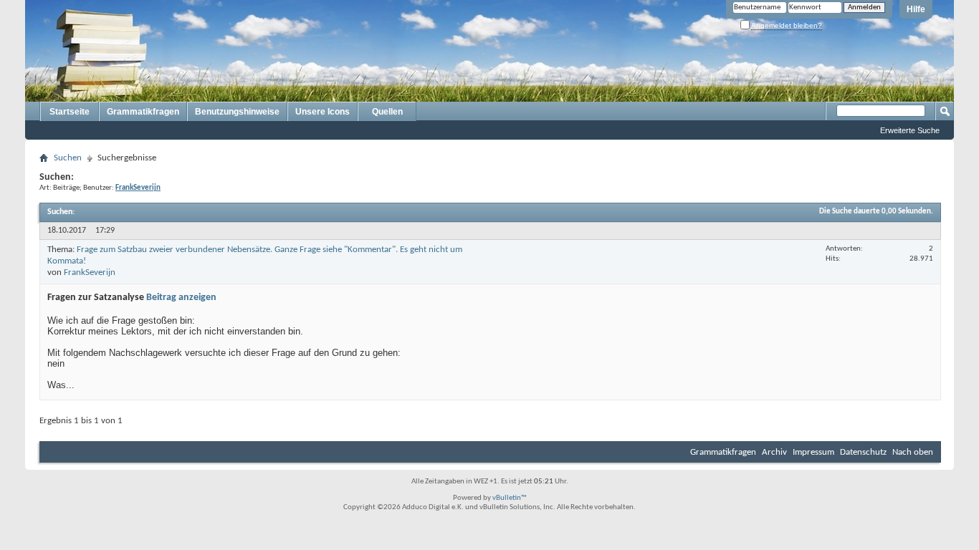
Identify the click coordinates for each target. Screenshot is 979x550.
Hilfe (916, 9)
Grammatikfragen (143, 112)
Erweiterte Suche (910, 130)
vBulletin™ (509, 498)
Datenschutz (863, 452)
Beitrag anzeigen (181, 297)
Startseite (69, 112)
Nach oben (912, 452)
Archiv (774, 452)
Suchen (68, 158)
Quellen (387, 112)
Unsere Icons (322, 112)
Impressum (813, 452)
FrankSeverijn (89, 272)
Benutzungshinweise (237, 112)
